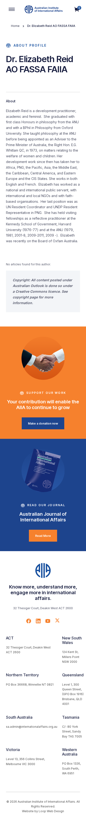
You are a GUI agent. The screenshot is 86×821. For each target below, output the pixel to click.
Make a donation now (43, 423)
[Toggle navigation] (11, 9)
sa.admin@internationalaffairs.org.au (31, 726)
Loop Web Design (51, 811)
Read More (43, 536)
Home (15, 26)
